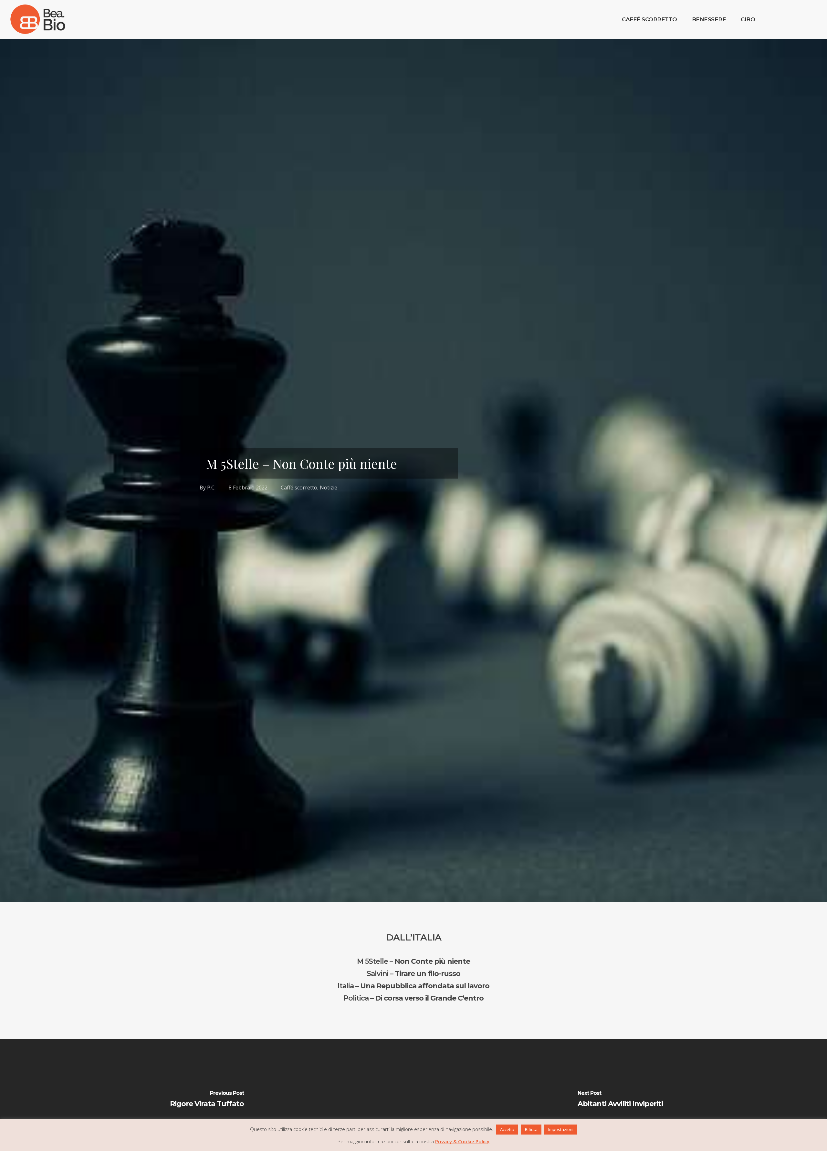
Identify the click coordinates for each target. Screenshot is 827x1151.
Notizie (328, 487)
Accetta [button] (507, 1129)
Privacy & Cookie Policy (462, 1141)
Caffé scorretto (299, 487)
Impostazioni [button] (560, 1129)
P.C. (211, 487)
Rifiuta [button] (531, 1129)
